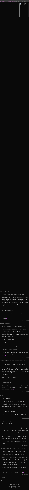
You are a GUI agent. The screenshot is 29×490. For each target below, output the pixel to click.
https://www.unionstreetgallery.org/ (9, 349)
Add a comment (25, 320)
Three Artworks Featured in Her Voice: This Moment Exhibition (12, 448)
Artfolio (18, 487)
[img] (1, 480)
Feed (14, 484)
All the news (2, 477)
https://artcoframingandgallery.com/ (14, 313)
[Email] (18, 484)
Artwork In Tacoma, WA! (5, 291)
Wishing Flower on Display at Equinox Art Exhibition (10, 421)
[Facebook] (16, 484)
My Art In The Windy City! (5, 323)
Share (3, 480)
